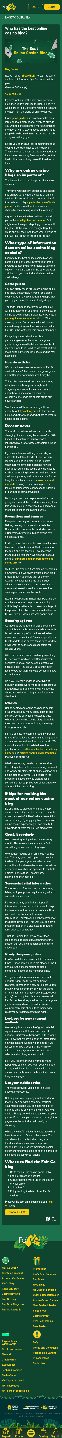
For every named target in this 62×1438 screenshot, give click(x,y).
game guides (19, 118)
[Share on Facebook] (48, 1218)
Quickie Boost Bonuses (46, 1294)
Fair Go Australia (11, 1309)
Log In (35, 7)
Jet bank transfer (12, 1370)
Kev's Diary (8, 1283)
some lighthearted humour (30, 220)
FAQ (35, 1342)
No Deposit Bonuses (44, 1289)
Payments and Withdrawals (10, 1342)
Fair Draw (38, 1279)
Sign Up (52, 7)
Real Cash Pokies (43, 1321)
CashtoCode (9, 1375)
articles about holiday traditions (38, 753)
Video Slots (39, 1310)
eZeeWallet (8, 1364)
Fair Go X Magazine (13, 1304)
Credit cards (9, 1359)
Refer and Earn (10, 1288)
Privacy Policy (41, 1358)
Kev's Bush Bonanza (44, 1274)
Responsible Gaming (44, 1352)
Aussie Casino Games (45, 1300)
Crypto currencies (12, 1349)
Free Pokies (40, 1326)
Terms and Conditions (45, 1347)
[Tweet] (54, 1218)
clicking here (30, 411)
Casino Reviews (11, 1293)
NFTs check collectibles (15, 1390)
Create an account (12, 1273)
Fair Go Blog (9, 1299)
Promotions (39, 1268)
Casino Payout (41, 1315)
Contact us (39, 1363)
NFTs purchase (10, 1385)
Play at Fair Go (17, 1212)
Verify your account (13, 1380)
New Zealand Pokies (44, 1305)
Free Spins (39, 1284)
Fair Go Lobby (10, 1267)
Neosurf (6, 1354)
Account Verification (13, 1278)
